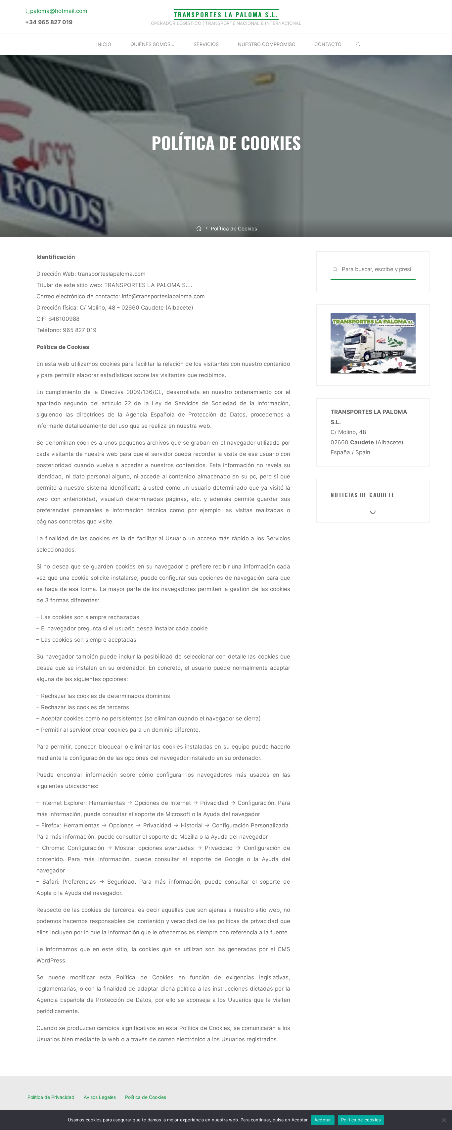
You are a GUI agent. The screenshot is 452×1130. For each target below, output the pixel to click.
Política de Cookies (145, 1097)
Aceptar (322, 1119)
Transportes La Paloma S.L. (226, 14)
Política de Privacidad (50, 1097)
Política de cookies (361, 1119)
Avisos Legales (100, 1097)
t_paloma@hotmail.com (56, 11)
